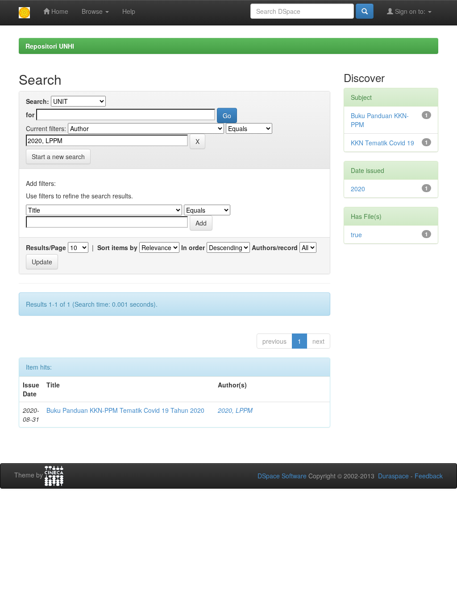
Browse (93, 11)
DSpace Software (282, 475)
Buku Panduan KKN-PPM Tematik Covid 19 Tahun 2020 (125, 410)
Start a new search (58, 156)
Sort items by (117, 247)
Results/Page (46, 247)
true (356, 234)
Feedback (429, 475)
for (30, 114)
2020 (358, 188)
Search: (37, 101)
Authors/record (275, 247)
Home (59, 11)
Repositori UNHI (49, 45)
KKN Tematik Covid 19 (382, 142)
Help (128, 11)
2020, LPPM (235, 410)
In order (193, 247)
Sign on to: (410, 11)
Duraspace (393, 475)
